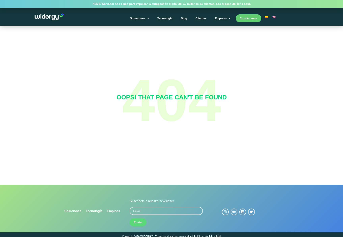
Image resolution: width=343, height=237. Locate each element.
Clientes (201, 18)
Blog (184, 18)
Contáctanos (248, 18)
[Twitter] (251, 212)
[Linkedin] (242, 212)
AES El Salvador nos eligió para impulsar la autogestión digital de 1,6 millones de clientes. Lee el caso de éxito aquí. (171, 3)
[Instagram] (225, 212)
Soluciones (137, 18)
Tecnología (164, 18)
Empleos (113, 211)
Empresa (221, 18)
